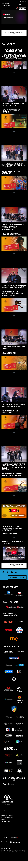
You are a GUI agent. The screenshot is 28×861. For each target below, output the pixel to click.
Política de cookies (6, 851)
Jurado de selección (7, 815)
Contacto (4, 824)
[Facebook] (20, 1)
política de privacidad (14, 841)
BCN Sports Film (10, 850)
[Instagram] (22, 1)
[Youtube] (24, 1)
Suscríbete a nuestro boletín (9, 837)
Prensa (3, 819)
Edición (3, 810)
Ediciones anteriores (7, 817)
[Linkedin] (26, 1)
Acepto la (12, 841)
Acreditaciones (5, 821)
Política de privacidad (20, 850)
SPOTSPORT (4, 813)
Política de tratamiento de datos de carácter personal (13, 852)
